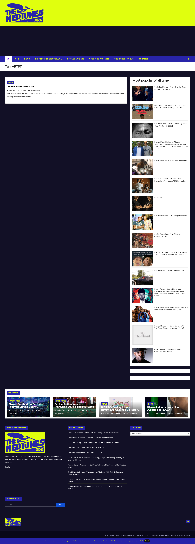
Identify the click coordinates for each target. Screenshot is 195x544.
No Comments (36, 90)
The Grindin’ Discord (143, 535)
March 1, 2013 (14, 90)
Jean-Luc (30, 410)
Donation (143, 59)
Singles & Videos (75, 59)
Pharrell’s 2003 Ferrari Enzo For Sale (169, 271)
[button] (188, 59)
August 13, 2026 (17, 410)
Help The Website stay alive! (125, 535)
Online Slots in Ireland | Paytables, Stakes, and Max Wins (74, 405)
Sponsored (15, 401)
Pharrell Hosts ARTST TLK (21, 86)
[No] (192, 541)
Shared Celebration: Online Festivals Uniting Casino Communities (25, 407)
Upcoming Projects (99, 59)
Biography (158, 197)
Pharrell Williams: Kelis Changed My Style (170, 216)
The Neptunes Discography (48, 59)
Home (16, 59)
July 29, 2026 (154, 413)
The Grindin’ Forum (124, 59)
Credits (7, 467)
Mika (25, 90)
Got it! (147, 541)
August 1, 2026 (109, 413)
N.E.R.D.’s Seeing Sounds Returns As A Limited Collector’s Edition (120, 410)
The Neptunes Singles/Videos (180, 535)
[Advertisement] (97, 41)
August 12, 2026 (63, 410)
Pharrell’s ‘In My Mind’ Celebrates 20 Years (85, 453)
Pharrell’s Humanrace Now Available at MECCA (163, 408)
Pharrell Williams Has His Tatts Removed (170, 160)
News (27, 59)
